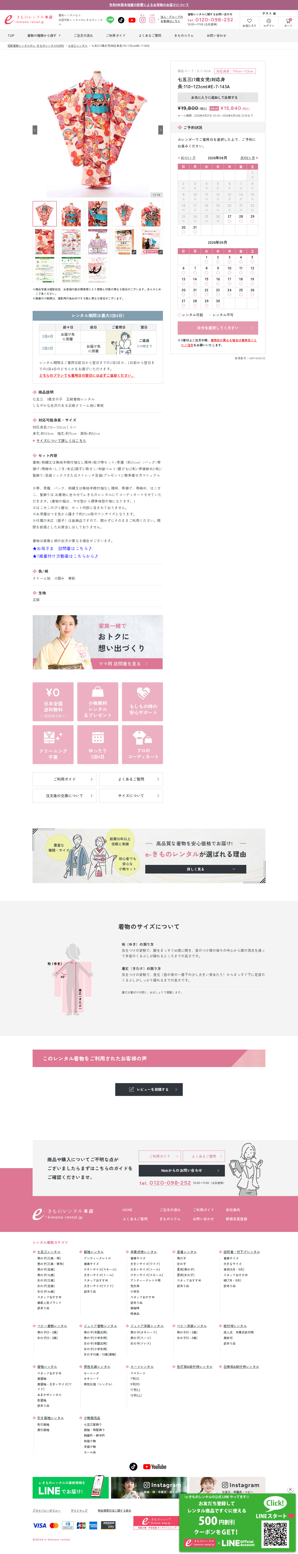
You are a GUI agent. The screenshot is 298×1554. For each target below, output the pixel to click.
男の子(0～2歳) (47, 1332)
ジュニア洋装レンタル (147, 1325)
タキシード (91, 1378)
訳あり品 (43, 1308)
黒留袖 (41, 1378)
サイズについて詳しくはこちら (61, 440)
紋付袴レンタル (235, 1325)
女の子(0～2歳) (47, 1338)
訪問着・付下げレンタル (242, 1251)
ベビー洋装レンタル (192, 1325)
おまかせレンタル (49, 1394)
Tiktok (121, 20)
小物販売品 (92, 1417)
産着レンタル (187, 1251)
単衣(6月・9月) (234, 1269)
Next (160, 129)
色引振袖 (43, 1424)
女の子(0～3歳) (187, 1338)
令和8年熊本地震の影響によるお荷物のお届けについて (149, 4)
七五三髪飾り (93, 1424)
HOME (127, 1209)
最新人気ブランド (49, 1302)
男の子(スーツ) (140, 1338)
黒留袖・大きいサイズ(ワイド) (54, 1386)
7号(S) (134, 1378)
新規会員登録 (236, 1218)
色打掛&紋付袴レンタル (195, 1366)
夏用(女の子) (185, 1275)
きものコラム (170, 1218)
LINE (110, 20)
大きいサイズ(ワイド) (98, 1286)
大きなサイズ (233, 1264)
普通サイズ (91, 1264)
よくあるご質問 (135, 1218)
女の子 (181, 1264)
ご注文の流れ (170, 1209)
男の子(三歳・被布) (50, 1264)
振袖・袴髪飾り (94, 1430)
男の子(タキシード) (143, 1332)
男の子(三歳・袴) (49, 1258)
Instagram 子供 (152, 20)
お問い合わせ (203, 1218)
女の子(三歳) (46, 1280)
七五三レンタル (49, 1251)
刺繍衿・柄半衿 (94, 1435)
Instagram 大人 (142, 20)
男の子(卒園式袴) (95, 1332)
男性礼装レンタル (97, 1366)
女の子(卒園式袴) (95, 1343)
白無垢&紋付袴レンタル (241, 1366)
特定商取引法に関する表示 (114, 1510)
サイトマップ (79, 1510)
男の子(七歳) (46, 1275)
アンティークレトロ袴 (145, 1280)
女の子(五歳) (46, 1286)
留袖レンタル (47, 1366)
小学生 (134, 1291)
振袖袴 (134, 1308)
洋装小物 (90, 1446)
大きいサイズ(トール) (98, 1275)
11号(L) (135, 1389)
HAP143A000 (257, 358)
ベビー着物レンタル (52, 1325)
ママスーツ (138, 1373)
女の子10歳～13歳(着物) (100, 1354)
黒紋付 (228, 1338)
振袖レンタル (94, 1251)
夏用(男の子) (185, 1269)
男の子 (181, 1258)
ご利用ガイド (203, 1209)
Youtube (132, 20)
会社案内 (233, 1209)
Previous (35, 129)
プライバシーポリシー (47, 1510)
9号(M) (135, 1384)
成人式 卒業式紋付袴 (239, 1332)
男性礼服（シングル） (99, 1384)
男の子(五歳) (46, 1269)
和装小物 (90, 1441)
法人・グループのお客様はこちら (172, 19)
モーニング (91, 1373)
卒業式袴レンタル (143, 1251)
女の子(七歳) (46, 1291)
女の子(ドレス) (140, 1343)
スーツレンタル (142, 1366)
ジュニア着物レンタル (100, 1325)
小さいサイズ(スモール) (100, 1269)
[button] (290, 1489)
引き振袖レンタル (50, 1417)
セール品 (90, 1452)
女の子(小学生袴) (95, 1349)
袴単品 (134, 1313)
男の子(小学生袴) (95, 1338)
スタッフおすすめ (49, 1297)
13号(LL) (136, 1395)
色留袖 (41, 1400)
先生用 (134, 1286)
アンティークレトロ (97, 1258)
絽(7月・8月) (232, 1280)
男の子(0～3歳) (187, 1332)
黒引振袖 (43, 1430)
